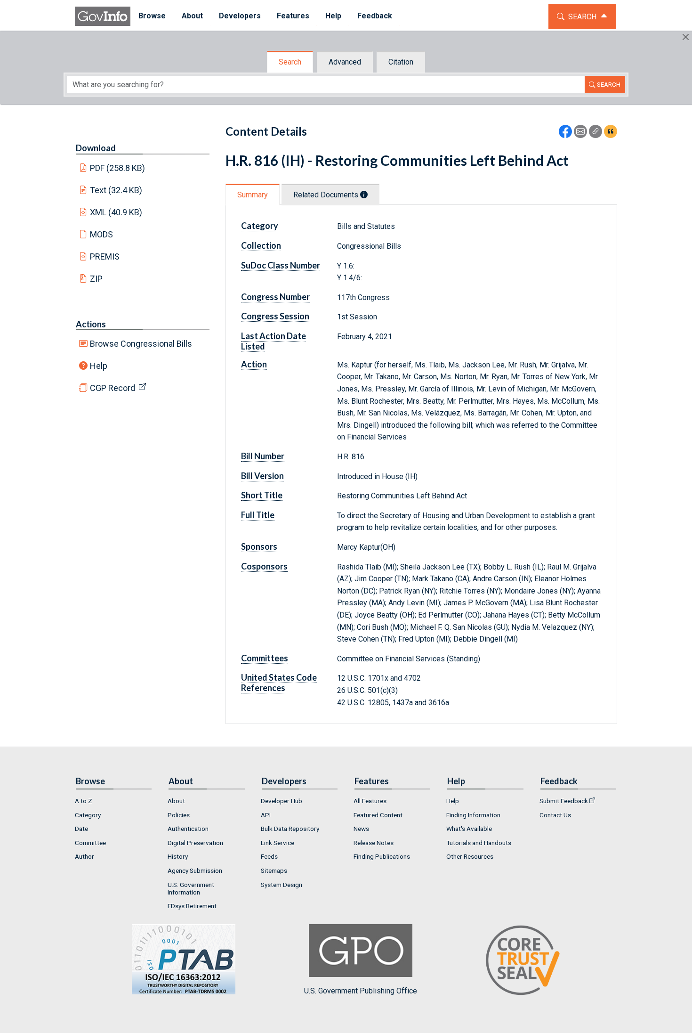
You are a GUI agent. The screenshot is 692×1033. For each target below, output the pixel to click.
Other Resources (469, 856)
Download (96, 148)
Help (98, 366)
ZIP (96, 279)
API (266, 815)
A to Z (83, 801)
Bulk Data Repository (290, 828)
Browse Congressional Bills (141, 344)
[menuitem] (152, 16)
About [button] (192, 15)
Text (116, 190)
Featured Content (378, 815)
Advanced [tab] (345, 61)
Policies (179, 815)
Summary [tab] (252, 194)
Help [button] (333, 15)
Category (88, 815)
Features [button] (293, 15)
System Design (281, 884)
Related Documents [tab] (326, 194)
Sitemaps (274, 870)
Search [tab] (290, 61)
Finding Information (473, 815)
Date (81, 828)
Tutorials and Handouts (478, 842)
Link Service (277, 842)
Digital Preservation (195, 842)
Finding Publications (382, 856)
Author (84, 856)
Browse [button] (152, 15)
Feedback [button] (374, 15)
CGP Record (112, 388)
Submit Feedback (563, 801)
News (361, 828)
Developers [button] (240, 15)
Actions (91, 324)
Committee (90, 842)
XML (116, 212)
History (178, 856)
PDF (117, 168)
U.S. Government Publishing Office (360, 990)
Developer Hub (281, 801)
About (176, 801)
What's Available (469, 828)
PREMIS (105, 256)
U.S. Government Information (191, 888)
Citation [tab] (400, 61)
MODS (101, 234)
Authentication (188, 828)
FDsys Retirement (192, 906)
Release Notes (374, 842)
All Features (370, 801)
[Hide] (685, 37)
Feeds (269, 856)
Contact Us (555, 815)
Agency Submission (195, 870)
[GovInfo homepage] (102, 16)
